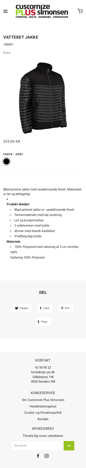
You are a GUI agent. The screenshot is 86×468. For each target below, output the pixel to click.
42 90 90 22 (43, 367)
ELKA (6, 52)
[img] (38, 456)
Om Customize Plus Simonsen (43, 400)
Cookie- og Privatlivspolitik (43, 413)
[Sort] (6, 161)
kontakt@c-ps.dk (43, 372)
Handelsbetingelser (43, 406)
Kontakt (43, 419)
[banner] (42, 11)
